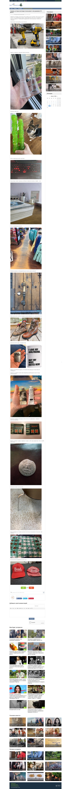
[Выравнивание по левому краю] (17, 608)
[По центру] (19, 608)
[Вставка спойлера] (32, 608)
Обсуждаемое (20, 0)
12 (51, 102)
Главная (11, 0)
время (21, 592)
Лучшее (15, 0)
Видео (15, 8)
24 (47, 105)
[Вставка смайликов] (23, 608)
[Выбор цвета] (25, 608)
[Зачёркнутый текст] (15, 608)
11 (49, 102)
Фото (12, 8)
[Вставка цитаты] (28, 608)
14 (55, 102)
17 (47, 104)
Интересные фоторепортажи (19, 14)
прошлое (13, 592)
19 (51, 104)
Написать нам (13, 783)
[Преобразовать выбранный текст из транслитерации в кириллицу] (30, 608)
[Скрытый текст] (27, 608)
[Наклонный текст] (12, 608)
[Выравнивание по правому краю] (21, 608)
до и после (17, 592)
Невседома (18, 5)
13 (53, 102)
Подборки (20, 8)
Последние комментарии (27, 8)
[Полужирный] (10, 608)
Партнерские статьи (14, 784)
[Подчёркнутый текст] (14, 608)
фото (23, 592)
